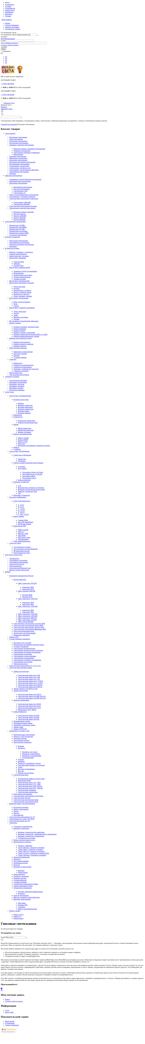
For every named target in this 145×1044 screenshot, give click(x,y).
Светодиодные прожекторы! (15, 221)
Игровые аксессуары (21, 399)
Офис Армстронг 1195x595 (27, 616)
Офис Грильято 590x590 (26, 591)
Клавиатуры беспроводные (28, 422)
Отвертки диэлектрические (23, 365)
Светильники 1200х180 (22, 202)
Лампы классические (21, 671)
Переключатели (19, 874)
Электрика (13, 823)
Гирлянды (21, 748)
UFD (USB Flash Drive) (22, 501)
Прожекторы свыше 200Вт (19, 233)
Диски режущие (19, 287)
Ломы (16, 315)
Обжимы (17, 264)
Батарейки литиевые (16, 386)
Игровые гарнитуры (25, 405)
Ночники (12, 174)
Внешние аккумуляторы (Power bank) (31, 489)
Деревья (21, 759)
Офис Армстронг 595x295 (27, 620)
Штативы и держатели (22, 495)
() (6, 59)
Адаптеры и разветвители (23, 826)
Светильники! (12, 124)
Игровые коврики (24, 413)
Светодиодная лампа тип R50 (28, 717)
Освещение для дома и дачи (19, 731)
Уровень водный (20, 279)
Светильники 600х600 (22, 204)
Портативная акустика (22, 553)
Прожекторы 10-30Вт (17, 225)
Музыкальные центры (22, 551)
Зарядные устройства (21, 482)
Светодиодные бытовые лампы (20, 668)
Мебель (16, 447)
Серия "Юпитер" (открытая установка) (32, 855)
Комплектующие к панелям (24, 212)
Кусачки (17, 288)
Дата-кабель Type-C (29, 478)
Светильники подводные (23, 654)
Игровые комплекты (25, 407)
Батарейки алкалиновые (18, 382)
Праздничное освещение (23, 742)
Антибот (4, 37)
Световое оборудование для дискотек (31, 765)
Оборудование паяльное (18, 348)
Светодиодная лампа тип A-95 (29, 679)
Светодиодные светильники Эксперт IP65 (29, 627)
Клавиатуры (18, 417)
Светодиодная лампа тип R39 (28, 715)
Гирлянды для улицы (29, 752)
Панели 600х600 (19, 220)
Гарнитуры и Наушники (22, 455)
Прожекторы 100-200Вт (18, 227)
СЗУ (19, 493)
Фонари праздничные (26, 773)
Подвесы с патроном (21, 876)
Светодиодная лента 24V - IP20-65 (30, 788)
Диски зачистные (20, 311)
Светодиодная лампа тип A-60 (29, 675)
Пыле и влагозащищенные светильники (23, 195)
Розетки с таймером (25, 846)
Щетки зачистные (15, 373)
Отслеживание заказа (8, 35)
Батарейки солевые (16, 388)
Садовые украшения (21, 646)
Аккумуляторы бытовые (18, 380)
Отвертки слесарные (21, 371)
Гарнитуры (22, 459)
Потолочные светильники (18, 143)
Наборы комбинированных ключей (26, 336)
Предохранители (15, 566)
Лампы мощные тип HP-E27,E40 (25, 689)
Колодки (17, 865)
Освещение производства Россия (21, 576)
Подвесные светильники (18, 141)
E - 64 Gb (21, 512)
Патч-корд (21, 444)
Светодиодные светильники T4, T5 (22, 817)
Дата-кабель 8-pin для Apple (32, 474)
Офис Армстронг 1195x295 (27, 614)
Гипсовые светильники (17, 156)
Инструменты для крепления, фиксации (23, 321)
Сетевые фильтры (20, 880)
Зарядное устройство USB (27, 491)
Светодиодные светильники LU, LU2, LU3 (25, 666)
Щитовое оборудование (22, 899)
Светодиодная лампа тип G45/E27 (30, 685)
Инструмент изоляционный (19, 281)
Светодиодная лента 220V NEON (30, 786)
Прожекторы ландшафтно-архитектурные (29, 645)
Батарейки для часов (16, 384)
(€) (6, 61)
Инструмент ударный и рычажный (22, 308)
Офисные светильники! (13, 175)
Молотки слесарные (21, 317)
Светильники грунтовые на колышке (27, 652)
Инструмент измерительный (19, 267)
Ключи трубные (19, 331)
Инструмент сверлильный (18, 298)
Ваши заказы (9, 1021)
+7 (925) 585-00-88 (7, 95)
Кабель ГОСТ (19, 915)
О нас (7, 1010)
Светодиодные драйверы (27, 790)
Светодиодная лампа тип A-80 (29, 677)
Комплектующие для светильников (22, 803)
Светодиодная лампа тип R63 (28, 719)
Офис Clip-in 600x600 (25, 622)
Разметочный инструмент (23, 275)
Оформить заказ (6, 109)
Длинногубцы (19, 262)
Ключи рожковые (20, 329)
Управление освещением (23, 888)
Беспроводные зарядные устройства (31, 488)
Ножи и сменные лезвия (22, 292)
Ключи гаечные (15, 323)
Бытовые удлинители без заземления (31, 832)
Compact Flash (23, 520)
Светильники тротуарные (23, 662)
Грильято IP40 (27, 595)
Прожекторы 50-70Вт (17, 229)
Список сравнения (12, 25)
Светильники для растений (19, 166)
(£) (6, 63)
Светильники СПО (20, 191)
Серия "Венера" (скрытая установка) (31, 847)
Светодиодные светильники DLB (26, 802)
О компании (9, 4)
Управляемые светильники (19, 172)
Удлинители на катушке (26, 838)
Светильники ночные (21, 740)
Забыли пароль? (12, 43)
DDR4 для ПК (23, 530)
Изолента (17, 859)
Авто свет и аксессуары (13, 555)
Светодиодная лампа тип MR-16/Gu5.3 (32, 698)
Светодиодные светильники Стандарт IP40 (29, 623)
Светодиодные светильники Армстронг (23, 198)
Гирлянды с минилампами (31, 756)
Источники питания (21, 807)
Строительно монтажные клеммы (26, 884)
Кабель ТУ (17, 916)
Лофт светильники (16, 139)
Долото (16, 313)
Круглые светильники (22, 189)
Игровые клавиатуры (25, 409)
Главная (4, 124)
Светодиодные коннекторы (28, 792)
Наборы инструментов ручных (20, 338)
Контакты (8, 14)
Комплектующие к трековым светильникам (29, 149)
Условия (8, 6)
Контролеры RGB (24, 780)
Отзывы (8, 16)
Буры (15, 304)
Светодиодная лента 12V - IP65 (29, 784)
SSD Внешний (23, 539)
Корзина (4, 107)
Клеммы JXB (22, 905)
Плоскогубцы (18, 265)
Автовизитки (14, 558)
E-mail (3, 41)
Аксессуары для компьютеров (20, 396)
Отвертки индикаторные (23, 367)
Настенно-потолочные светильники (22, 162)
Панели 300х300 (19, 218)
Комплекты (18, 415)
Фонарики (13, 246)
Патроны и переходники (22, 867)
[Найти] (21, 117)
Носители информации (17, 497)
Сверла (16, 306)
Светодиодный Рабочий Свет (20, 568)
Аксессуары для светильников (25, 633)
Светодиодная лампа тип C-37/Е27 (30, 683)
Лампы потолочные (21, 690)
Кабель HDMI (23, 440)
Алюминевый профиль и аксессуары (31, 779)
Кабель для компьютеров (23, 434)
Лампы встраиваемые (21, 700)
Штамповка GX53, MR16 (27, 710)
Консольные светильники (18, 241)
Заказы (7, 23)
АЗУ (19, 486)
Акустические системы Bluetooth (25, 549)
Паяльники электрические (23, 352)
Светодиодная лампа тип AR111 (29, 704)
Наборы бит (18, 363)
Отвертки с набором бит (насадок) (26, 369)
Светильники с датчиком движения (22, 197)
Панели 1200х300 (20, 216)
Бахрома (21, 746)
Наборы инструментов (22, 342)
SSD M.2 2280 (23, 533)
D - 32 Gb (21, 511)
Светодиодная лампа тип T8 (19, 821)
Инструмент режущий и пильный (21, 283)
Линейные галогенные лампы (24, 725)
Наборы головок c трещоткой (24, 332)
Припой (16, 355)
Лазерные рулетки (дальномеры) (25, 271)
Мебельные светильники (18, 158)
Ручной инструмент (12, 248)
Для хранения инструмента (19, 375)
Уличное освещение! (12, 237)
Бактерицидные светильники (20, 181)
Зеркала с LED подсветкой (23, 736)
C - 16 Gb (21, 509)
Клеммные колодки (21, 863)
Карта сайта (9, 1012)
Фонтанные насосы (21, 664)
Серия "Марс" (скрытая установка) (30, 849)
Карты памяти (19, 516)
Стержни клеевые (20, 357)
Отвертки (12, 359)
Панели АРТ (14, 637)
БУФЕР (7, 572)
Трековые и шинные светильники (21, 145)
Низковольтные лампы (22, 721)
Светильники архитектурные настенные (28, 650)
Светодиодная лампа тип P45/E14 (30, 687)
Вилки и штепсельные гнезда (24, 840)
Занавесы (21, 761)
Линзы (16, 811)
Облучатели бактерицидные (24, 631)
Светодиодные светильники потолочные (28, 796)
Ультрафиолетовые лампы (23, 723)
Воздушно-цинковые (17, 390)
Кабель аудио (22, 442)
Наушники (22, 461)
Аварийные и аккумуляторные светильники (25, 179)
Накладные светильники (18, 160)
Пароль (3, 43)
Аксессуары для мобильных (19, 451)
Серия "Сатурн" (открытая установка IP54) (33, 853)
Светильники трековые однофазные (27, 152)
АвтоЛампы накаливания (18, 562)
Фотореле (21, 893)
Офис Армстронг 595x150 (27, 618)
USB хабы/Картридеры (22, 541)
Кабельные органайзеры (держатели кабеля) (34, 445)
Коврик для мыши (24, 432)
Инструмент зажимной (17, 258)
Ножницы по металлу (21, 294)
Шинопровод (18, 154)
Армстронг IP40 (28, 587)
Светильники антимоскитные (24, 648)
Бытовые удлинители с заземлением (31, 836)
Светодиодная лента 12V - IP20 (29, 782)
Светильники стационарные (24, 658)
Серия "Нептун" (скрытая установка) (31, 851)
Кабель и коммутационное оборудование (28, 463)
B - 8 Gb (21, 507)
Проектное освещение (22, 635)
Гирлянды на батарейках (31, 754)
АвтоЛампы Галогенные (18, 560)
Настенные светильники (18, 137)
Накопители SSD (20, 526)
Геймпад (21, 403)
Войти (3, 39)
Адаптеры (21, 466)
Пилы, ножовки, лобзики (23, 296)
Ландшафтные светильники (19, 242)
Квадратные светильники (23, 187)
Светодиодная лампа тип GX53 (29, 706)
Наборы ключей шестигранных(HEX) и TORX (31, 334)
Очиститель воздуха (16, 564)
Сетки (20, 767)
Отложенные (10, 1023)
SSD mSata (22, 535)
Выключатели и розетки (22, 842)
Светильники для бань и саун (20, 168)
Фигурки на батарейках (26, 769)
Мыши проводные (24, 428)
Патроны (21, 870)
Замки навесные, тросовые (19, 256)
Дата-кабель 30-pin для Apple (32, 472)
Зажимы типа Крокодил (18, 254)
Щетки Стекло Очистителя (19, 570)
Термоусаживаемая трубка (23, 886)
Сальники (21, 907)
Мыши (16, 424)
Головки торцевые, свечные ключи (26, 327)
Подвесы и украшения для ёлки (29, 763)
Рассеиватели (18, 815)
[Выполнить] (38, 35)
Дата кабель (22, 468)
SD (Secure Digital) (24, 524)
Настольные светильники (23, 794)
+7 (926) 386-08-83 (7, 84)
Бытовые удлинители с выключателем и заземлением (37, 834)
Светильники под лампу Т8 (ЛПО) (22, 819)
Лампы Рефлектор (20, 712)
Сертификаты (10, 8)
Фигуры (21, 771)
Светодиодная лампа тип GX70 (29, 708)
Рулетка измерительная (22, 277)
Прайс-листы (10, 10)
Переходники (23, 872)
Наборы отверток (20, 346)
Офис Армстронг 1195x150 (27, 599)
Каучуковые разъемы (21, 861)
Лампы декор (18, 727)
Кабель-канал (18, 918)
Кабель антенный (24, 480)
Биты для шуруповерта (22, 302)
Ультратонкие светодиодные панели (22, 208)
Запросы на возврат (12, 27)
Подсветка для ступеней (22, 643)
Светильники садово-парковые (25, 656)
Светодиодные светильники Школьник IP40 (30, 629)
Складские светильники (18, 235)
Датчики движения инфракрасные (30, 892)
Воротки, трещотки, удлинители (21, 252)
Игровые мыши (23, 411)
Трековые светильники (22, 151)
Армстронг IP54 (28, 589)
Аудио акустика (15, 543)
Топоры (16, 319)
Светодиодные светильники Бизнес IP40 (28, 625)
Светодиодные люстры (22, 798)
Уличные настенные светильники (21, 244)
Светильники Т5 (20, 193)
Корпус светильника (21, 809)
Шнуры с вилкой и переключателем (27, 897)
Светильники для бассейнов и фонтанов (24, 170)
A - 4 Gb (21, 505)
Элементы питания (12, 376)
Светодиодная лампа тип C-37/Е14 (30, 681)
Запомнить (7, 51)
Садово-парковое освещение (19, 639)
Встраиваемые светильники (19, 164)
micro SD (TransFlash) (25, 522)
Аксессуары (9, 392)
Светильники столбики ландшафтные (27, 660)
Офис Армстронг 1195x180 (27, 606)
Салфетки (17, 449)
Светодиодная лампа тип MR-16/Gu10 (32, 696)
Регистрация (10, 39)
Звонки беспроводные (22, 857)
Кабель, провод (14, 911)
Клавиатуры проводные (26, 421)
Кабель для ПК (23, 438)
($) (6, 57)
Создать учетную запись (9, 45)
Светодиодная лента (21, 775)
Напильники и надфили (22, 290)
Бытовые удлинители (21, 828)
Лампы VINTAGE (20, 729)
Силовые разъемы (20, 882)
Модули (16, 813)
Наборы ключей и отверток (23, 344)
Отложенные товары (12, 29)
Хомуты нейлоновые (21, 895)
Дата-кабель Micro (28, 476)
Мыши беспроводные (26, 430)
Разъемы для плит (20, 878)
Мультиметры (19, 273)
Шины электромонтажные (27, 909)
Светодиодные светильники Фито (26, 800)
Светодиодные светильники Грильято (23, 206)
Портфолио (9, 12)
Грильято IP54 (27, 597)
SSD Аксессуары (24, 537)
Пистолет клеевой (20, 354)
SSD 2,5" (21, 532)
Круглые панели (19, 214)
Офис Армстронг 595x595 (27, 583)
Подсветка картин (20, 738)
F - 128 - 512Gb (23, 514)
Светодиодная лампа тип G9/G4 (29, 694)
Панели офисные (20, 579)
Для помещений (28, 758)
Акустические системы (22, 547)
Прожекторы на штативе (18, 231)
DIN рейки (22, 903)
